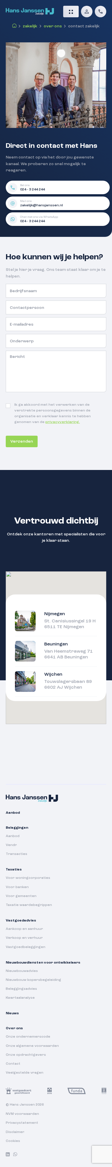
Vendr (11, 845)
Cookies (13, 1141)
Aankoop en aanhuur (24, 929)
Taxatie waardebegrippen (29, 905)
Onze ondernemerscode (28, 1036)
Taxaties (14, 869)
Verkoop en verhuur (24, 938)
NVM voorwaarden (22, 1114)
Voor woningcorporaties (28, 878)
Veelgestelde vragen (24, 1073)
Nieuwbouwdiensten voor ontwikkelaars (43, 962)
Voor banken (17, 887)
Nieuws (12, 1013)
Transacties (16, 854)
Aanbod (13, 813)
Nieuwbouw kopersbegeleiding (33, 980)
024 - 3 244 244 (32, 189)
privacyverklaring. (62, 422)
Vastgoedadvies (21, 920)
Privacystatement (22, 1123)
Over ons (53, 26)
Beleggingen (17, 828)
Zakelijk (30, 26)
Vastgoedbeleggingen (25, 947)
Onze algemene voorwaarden (32, 1046)
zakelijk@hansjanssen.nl (41, 205)
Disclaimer (15, 1132)
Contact (13, 1064)
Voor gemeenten (21, 896)
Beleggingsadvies (21, 989)
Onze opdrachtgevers (26, 1055)
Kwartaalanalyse (20, 998)
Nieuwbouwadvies (22, 971)
